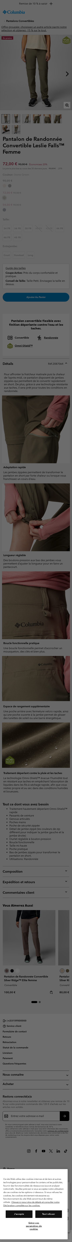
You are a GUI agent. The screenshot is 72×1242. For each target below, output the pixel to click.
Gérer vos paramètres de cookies (34, 1225)
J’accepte (19, 1214)
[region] (34, 1204)
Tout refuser (48, 1214)
